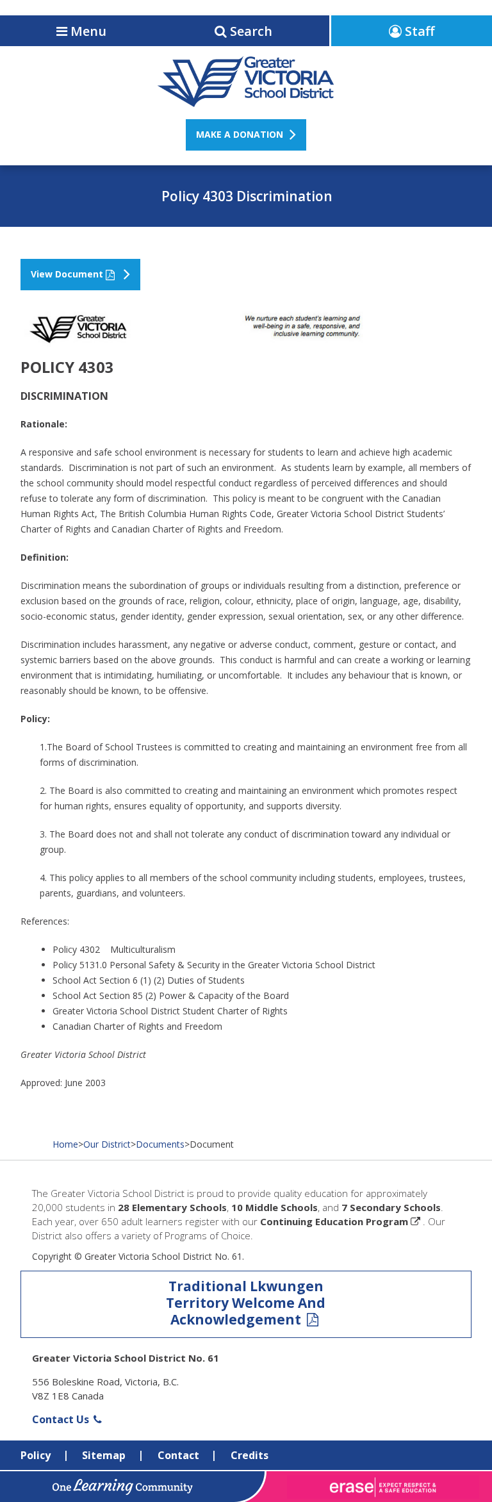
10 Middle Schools (274, 1207)
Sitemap (104, 1455)
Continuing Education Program (334, 1221)
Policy (35, 1455)
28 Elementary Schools (172, 1207)
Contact (178, 1455)
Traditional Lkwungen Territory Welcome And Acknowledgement (245, 1302)
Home (65, 1144)
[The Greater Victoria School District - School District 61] (246, 100)
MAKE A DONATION (239, 134)
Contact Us (62, 1419)
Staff (418, 31)
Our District (107, 1144)
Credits (249, 1455)
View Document (67, 274)
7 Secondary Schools (391, 1207)
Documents (160, 1144)
